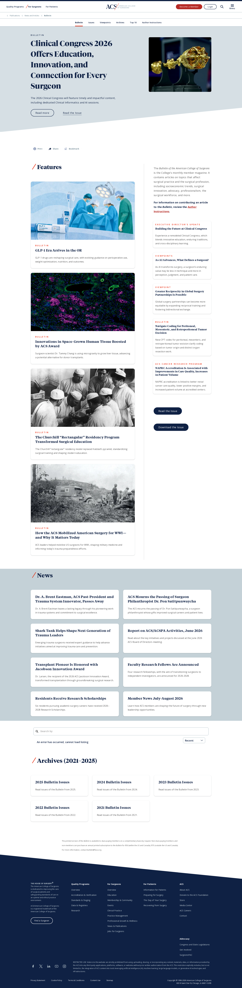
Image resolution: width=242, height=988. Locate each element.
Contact (183, 915)
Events (110, 905)
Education (112, 895)
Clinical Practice (114, 910)
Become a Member (189, 6)
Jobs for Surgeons (115, 931)
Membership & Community (119, 900)
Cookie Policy (56, 980)
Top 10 (133, 22)
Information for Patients (155, 889)
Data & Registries (79, 905)
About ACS (184, 889)
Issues (91, 22)
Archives (120, 22)
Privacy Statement (38, 980)
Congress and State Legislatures (195, 944)
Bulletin (79, 22)
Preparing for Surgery (153, 895)
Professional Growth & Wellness (122, 921)
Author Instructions (151, 22)
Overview (75, 889)
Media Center (186, 905)
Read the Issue (72, 113)
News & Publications (117, 926)
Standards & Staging (80, 900)
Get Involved (185, 949)
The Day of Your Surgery (155, 900)
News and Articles (32, 15)
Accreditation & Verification (83, 895)
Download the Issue (171, 427)
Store (182, 900)
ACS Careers (185, 910)
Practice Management (117, 915)
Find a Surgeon (41, 920)
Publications (15, 15)
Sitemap (109, 980)
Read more (42, 113)
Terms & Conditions (76, 980)
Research (75, 910)
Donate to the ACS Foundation (194, 895)
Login (210, 6)
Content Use (95, 980)
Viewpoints (105, 22)
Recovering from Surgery (155, 905)
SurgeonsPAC (186, 955)
